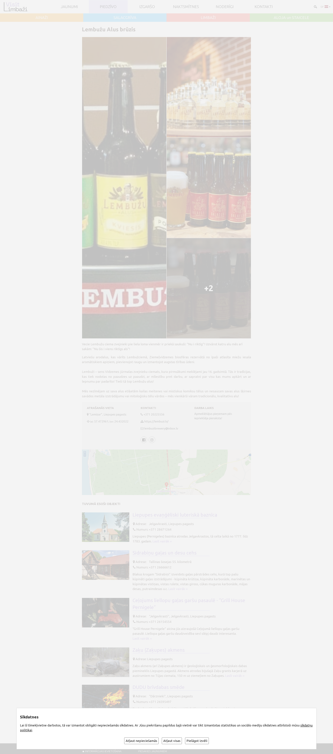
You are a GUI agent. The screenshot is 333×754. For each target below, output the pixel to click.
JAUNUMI (69, 7)
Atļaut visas (171, 741)
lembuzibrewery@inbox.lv (161, 428)
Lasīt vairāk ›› (162, 541)
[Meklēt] (315, 6)
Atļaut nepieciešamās (141, 741)
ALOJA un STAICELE (291, 17)
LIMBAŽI (208, 17)
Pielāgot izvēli (197, 741)
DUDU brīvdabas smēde (159, 687)
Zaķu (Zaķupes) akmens (159, 650)
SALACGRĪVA (125, 17)
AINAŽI (42, 17)
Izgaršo (147, 7)
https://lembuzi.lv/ (156, 421)
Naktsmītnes (186, 7)
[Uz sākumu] (16, 6)
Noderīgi (225, 7)
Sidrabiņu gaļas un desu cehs (165, 552)
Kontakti (264, 7)
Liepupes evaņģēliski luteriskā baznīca (175, 514)
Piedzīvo (108, 7)
